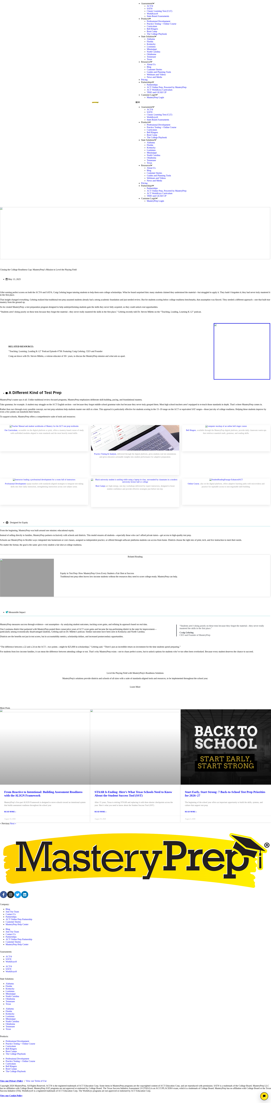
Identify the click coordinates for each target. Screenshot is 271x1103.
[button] (176, 102)
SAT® (150, 8)
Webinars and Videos (156, 74)
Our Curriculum (11, 430)
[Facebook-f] (3, 894)
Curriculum (152, 26)
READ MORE (70, 583)
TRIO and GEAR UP (156, 92)
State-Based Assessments (158, 16)
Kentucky (151, 44)
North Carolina (153, 51)
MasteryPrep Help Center (17, 924)
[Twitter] (17, 894)
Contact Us (11, 914)
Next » (13, 823)
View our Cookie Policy (11, 1095)
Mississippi (152, 49)
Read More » (10, 812)
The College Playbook (157, 34)
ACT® (150, 6)
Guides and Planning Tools (159, 72)
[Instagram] (10, 894)
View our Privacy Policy (11, 1081)
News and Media (154, 77)
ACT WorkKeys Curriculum (159, 90)
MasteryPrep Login (155, 97)
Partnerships (152, 85)
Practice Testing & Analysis (105, 454)
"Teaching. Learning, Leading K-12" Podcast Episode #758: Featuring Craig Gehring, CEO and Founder (55, 351)
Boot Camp (152, 31)
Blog (149, 67)
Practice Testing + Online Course (161, 24)
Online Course (193, 484)
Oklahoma (151, 54)
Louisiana (151, 46)
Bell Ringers (152, 29)
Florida (150, 41)
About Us (151, 64)
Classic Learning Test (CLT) (159, 11)
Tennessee (151, 57)
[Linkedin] (24, 894)
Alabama (151, 39)
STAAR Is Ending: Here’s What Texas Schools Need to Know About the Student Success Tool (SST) (133, 793)
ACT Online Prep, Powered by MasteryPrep (166, 87)
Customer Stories (154, 69)
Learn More (135, 687)
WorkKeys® (152, 13)
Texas (149, 59)
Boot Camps (100, 486)
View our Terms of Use (36, 1081)
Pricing (144, 79)
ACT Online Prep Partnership (19, 919)
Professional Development (158, 21)
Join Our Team (12, 911)
